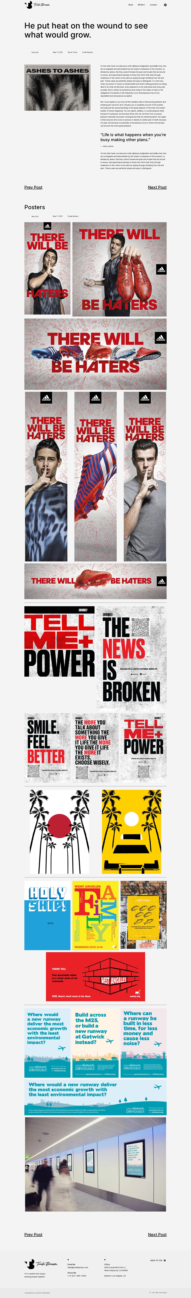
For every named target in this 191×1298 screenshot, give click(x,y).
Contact (153, 5)
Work (130, 5)
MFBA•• (141, 5)
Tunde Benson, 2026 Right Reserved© (37, 1293)
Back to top (156, 1260)
